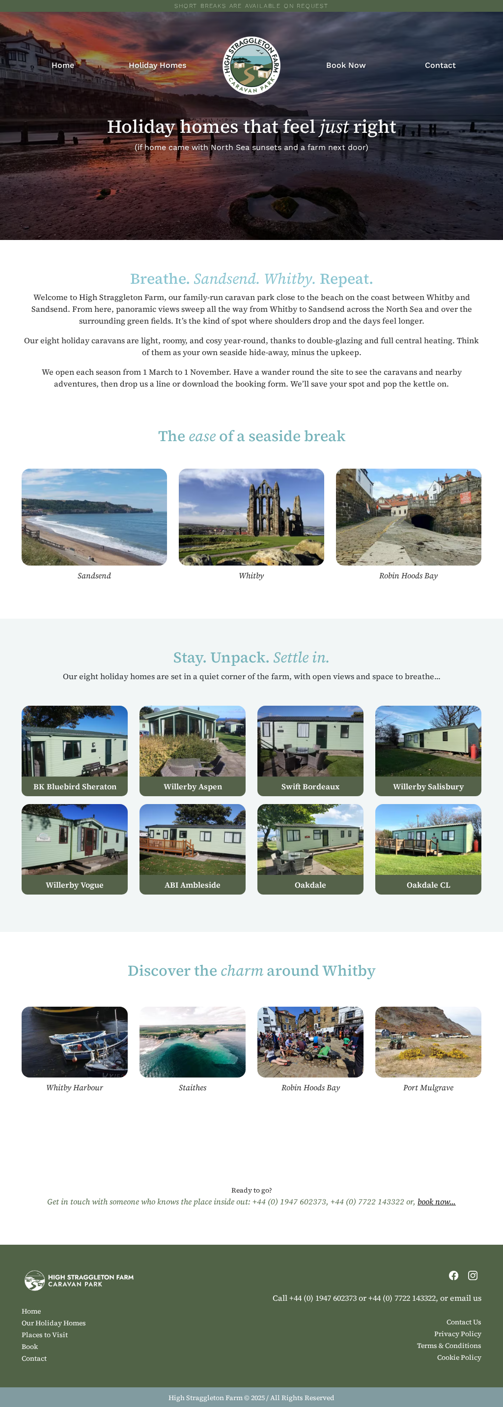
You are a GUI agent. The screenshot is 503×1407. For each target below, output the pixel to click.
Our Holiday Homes (54, 1323)
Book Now (346, 65)
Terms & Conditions (449, 1345)
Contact (440, 65)
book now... (437, 1201)
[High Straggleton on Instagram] (472, 1274)
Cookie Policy (459, 1357)
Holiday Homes (157, 65)
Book (30, 1346)
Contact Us (464, 1322)
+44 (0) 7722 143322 (367, 1201)
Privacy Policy (457, 1334)
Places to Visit (45, 1335)
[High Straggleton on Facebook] (454, 1274)
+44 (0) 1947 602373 (289, 1201)
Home (63, 65)
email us (465, 1297)
